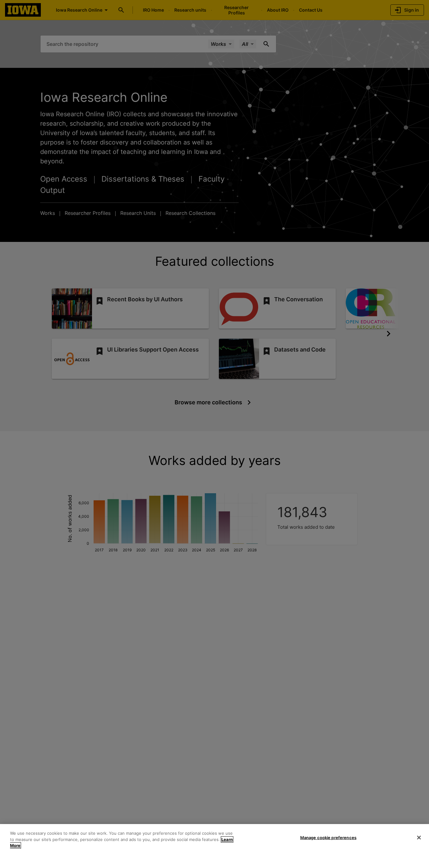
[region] (214, 838)
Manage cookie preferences (328, 837)
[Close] (419, 837)
